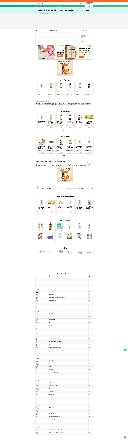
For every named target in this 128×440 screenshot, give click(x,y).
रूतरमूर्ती (37, 300)
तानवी (37, 413)
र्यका (36, 372)
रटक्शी (37, 285)
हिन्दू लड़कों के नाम (83, 33)
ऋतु (36, 332)
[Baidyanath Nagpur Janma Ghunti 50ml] (61, 85)
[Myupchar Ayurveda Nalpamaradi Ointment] (51, 141)
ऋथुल (37, 303)
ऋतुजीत (37, 338)
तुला (50, 42)
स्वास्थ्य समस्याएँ (42, 6)
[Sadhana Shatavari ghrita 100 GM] (51, 85)
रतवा (36, 344)
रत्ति (36, 328)
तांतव (36, 407)
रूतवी (37, 350)
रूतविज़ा (37, 357)
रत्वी (36, 306)
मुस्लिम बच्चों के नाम (83, 35)
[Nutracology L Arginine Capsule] (89, 85)
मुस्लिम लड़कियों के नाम (84, 37)
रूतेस (37, 291)
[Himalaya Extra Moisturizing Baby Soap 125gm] (80, 202)
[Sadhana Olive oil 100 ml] (42, 116)
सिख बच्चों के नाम (83, 39)
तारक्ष (36, 426)
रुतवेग (37, 347)
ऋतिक (37, 294)
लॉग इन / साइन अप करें (89, 6)
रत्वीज (37, 310)
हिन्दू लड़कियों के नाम (84, 34)
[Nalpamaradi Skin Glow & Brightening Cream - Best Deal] (41, 141)
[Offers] (80, 3)
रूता (36, 278)
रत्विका (37, 316)
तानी (36, 397)
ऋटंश (37, 288)
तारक (37, 419)
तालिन (37, 382)
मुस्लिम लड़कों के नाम (84, 36)
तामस (37, 388)
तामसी (37, 391)
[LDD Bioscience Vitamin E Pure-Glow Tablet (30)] (89, 116)
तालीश (37, 385)
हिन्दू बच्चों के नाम (83, 31)
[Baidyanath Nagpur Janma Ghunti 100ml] (80, 85)
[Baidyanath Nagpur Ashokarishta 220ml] (70, 85)
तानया (37, 394)
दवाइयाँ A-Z (58, 6)
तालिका (37, 379)
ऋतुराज (37, 341)
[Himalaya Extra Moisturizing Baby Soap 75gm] (89, 202)
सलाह (35, 6)
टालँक (37, 375)
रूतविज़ (37, 353)
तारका (37, 422)
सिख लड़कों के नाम (83, 40)
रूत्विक (37, 360)
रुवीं (36, 363)
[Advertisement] (64, 22)
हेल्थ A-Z (65, 6)
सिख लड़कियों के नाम (84, 41)
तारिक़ (37, 429)
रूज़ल (37, 366)
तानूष (36, 410)
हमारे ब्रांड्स (51, 6)
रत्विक (37, 313)
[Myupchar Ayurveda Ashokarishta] (61, 141)
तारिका (37, 432)
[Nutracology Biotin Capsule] (80, 116)
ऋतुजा (37, 335)
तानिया (37, 401)
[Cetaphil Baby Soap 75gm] (61, 202)
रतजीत (37, 281)
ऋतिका (37, 297)
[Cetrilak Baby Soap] (51, 202)
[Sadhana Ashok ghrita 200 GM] (80, 141)
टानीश (37, 404)
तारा (36, 416)
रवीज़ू (36, 369)
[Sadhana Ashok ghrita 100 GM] (42, 85)
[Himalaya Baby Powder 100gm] (70, 202)
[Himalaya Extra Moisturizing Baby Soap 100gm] (42, 202)
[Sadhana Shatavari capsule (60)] (70, 141)
